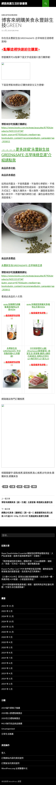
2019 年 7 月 (6, 658)
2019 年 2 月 (6, 684)
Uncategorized (9, 15)
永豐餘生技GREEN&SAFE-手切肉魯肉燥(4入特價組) (12, 352)
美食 (34, 487)
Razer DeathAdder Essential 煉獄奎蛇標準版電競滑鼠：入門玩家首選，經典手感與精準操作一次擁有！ (27, 554)
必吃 (19, 487)
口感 (12, 487)
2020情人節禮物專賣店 (11, 713)
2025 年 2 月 (6, 611)
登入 (3, 753)
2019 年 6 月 (6, 663)
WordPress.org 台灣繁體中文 (14, 768)
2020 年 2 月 (6, 647)
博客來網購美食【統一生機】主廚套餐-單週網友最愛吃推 (27, 500)
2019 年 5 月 (6, 668)
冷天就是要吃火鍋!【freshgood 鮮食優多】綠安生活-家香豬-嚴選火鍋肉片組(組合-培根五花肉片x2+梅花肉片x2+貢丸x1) (38, 353)
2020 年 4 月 (6, 642)
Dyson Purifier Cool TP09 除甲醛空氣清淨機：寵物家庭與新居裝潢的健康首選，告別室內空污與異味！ (27, 570)
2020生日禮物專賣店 (10, 718)
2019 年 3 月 (6, 678)
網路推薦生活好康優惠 (14, 3)
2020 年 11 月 (7, 632)
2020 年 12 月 (7, 626)
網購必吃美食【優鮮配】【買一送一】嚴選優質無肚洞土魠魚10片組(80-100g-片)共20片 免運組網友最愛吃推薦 (27, 512)
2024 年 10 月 (7, 621)
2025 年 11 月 (7, 606)
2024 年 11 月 (7, 616)
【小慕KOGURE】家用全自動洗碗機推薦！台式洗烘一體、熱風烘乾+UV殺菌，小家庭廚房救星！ (27, 577)
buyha (16, 30)
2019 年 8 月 (6, 652)
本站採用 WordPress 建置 (11, 781)
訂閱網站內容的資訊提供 (12, 758)
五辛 (5, 487)
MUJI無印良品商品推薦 (11, 723)
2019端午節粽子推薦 (10, 708)
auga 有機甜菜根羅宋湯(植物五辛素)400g (38, 305)
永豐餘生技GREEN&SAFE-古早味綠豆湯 (21, 265)
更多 (27, 487)
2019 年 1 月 (6, 689)
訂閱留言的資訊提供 (10, 763)
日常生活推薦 (7, 734)
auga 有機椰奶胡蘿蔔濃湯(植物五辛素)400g (11, 307)
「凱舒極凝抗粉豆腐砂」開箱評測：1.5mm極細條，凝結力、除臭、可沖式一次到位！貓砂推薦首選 (26, 562)
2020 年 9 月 (6, 637)
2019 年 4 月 (6, 673)
